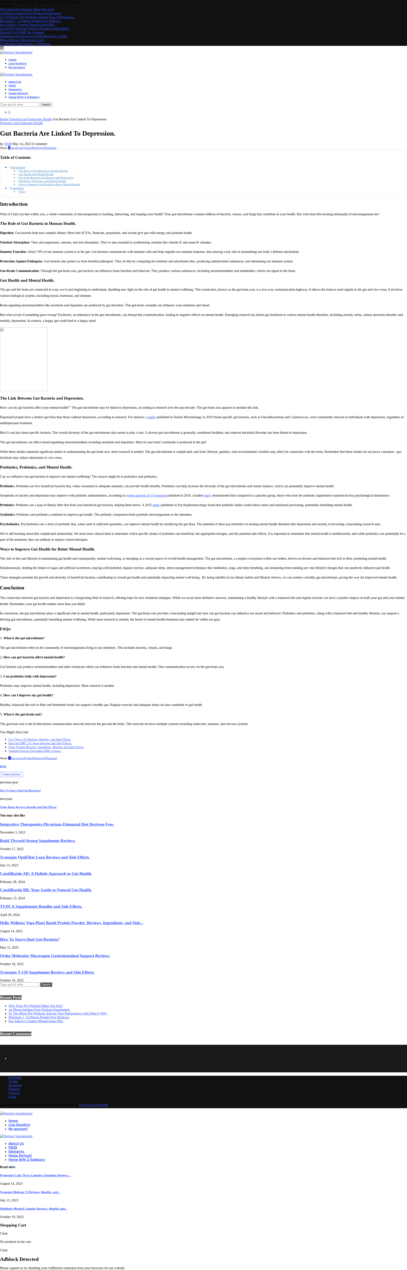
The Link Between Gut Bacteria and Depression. (46, 177)
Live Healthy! (17, 63)
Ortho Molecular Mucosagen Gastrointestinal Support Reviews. (55, 955)
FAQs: (22, 191)
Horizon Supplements (93, 1105)
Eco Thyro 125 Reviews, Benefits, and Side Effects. (39, 739)
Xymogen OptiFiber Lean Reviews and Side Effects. (45, 857)
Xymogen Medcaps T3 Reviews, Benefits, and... (30, 1192)
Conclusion (17, 188)
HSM (8, 144)
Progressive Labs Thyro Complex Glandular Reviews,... (35, 1175)
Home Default (18, 93)
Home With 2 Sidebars (23, 97)
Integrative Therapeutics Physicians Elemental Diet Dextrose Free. (57, 824)
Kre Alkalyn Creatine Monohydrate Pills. (27, 25)
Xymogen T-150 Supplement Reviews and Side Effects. (47, 972)
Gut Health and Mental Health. (36, 174)
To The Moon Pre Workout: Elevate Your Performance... (38, 17)
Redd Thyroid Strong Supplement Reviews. (38, 840)
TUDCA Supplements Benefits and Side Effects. (41, 906)
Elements (15, 89)
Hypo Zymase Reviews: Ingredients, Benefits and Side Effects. (46, 747)
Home (12, 59)
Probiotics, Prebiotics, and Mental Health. (43, 181)
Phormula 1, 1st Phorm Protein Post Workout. (30, 21)
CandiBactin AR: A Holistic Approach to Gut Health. (46, 873)
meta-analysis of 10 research (147, 495)
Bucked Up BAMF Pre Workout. (22, 32)
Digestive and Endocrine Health (30, 119)
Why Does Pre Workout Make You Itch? (27, 9)
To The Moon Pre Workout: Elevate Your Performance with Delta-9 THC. (58, 1013)
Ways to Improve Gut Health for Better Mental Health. (50, 184)
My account (16, 67)
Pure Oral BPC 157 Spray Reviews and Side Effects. (40, 743)
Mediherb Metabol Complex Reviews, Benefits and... (33, 1208)
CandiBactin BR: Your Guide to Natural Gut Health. (46, 890)
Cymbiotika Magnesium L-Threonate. (25, 44)
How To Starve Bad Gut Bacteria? (30, 939)
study (152, 417)
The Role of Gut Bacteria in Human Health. (43, 170)
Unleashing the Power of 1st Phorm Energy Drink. (34, 36)
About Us (14, 81)
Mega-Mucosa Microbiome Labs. (22, 40)
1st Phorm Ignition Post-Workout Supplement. (31, 13)
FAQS (12, 85)
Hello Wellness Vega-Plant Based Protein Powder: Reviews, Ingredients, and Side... (71, 923)
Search (46, 104)
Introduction (17, 167)
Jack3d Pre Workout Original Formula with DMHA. (35, 28)
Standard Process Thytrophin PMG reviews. (34, 751)
